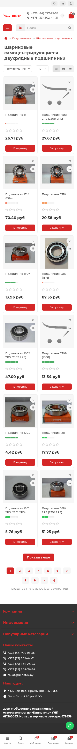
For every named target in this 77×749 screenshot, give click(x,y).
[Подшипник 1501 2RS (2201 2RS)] (20, 487)
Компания (12, 611)
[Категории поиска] (20, 27)
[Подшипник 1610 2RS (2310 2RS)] (57, 487)
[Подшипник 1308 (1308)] (57, 332)
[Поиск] (70, 28)
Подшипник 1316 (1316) (54, 275)
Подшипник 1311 (17, 114)
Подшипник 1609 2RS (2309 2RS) (17, 355)
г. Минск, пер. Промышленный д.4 (32, 690)
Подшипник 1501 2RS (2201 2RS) (17, 510)
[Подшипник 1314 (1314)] (20, 173)
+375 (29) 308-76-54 (21, 669)
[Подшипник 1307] (20, 253)
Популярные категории (25, 634)
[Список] (63, 68)
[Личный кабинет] (71, 3)
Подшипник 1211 (53, 432)
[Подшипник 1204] (20, 412)
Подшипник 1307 (17, 273)
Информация (15, 623)
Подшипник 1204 (17, 432)
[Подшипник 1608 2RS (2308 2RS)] (57, 94)
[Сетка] (56, 68)
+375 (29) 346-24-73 (21, 663)
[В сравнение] (33, 89)
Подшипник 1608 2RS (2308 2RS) (54, 116)
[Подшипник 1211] (57, 412)
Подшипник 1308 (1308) (54, 355)
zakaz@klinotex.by (20, 674)
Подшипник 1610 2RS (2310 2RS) (54, 510)
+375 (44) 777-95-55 (44, 13)
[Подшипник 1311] (20, 94)
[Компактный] (70, 68)
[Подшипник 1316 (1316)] (57, 253)
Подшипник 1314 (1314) (17, 196)
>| (54, 580)
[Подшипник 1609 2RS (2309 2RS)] (20, 332)
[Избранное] (54, 3)
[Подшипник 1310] (57, 173)
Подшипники (21, 38)
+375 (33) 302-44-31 (44, 17)
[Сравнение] (63, 3)
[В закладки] (33, 82)
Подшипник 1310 (54, 194)
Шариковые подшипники (54, 38)
